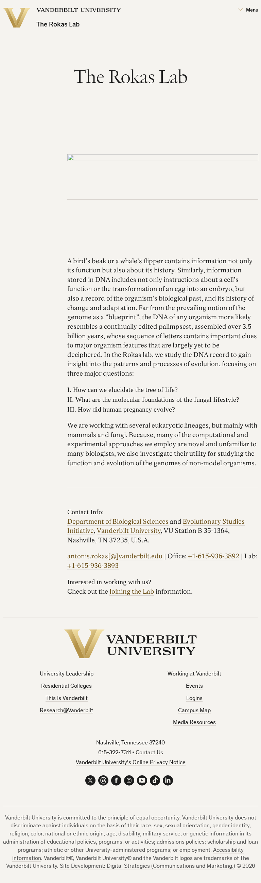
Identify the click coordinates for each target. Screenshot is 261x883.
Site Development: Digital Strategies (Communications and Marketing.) (147, 866)
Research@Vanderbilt (66, 711)
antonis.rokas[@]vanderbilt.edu (114, 556)
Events (194, 686)
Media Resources (194, 723)
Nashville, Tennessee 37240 (130, 743)
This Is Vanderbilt (67, 699)
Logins (194, 699)
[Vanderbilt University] (130, 644)
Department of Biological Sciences (118, 522)
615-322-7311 (114, 753)
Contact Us (149, 753)
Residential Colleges (66, 686)
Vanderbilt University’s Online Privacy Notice (131, 763)
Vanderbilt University (129, 531)
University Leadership (66, 674)
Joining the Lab (131, 592)
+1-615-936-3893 (93, 566)
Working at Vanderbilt (194, 674)
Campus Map (194, 711)
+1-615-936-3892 (213, 556)
